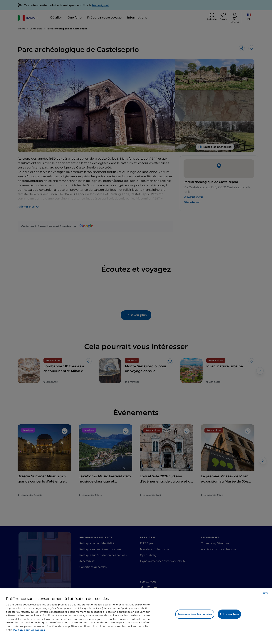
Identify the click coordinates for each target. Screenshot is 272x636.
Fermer (265, 593)
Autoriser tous (229, 614)
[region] (136, 612)
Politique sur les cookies (29, 629)
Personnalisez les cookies (194, 614)
